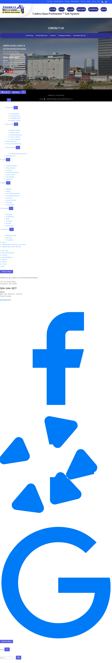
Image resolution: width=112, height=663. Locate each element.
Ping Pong (9, 214)
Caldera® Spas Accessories (18, 154)
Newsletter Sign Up (80, 35)
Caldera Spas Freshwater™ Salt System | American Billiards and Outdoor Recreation (13, 9)
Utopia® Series (14, 114)
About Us (83, 1)
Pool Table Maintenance (13, 196)
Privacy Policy (60, 95)
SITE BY (41, 99)
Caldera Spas (10, 107)
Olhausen (8, 189)
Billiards (70, 9)
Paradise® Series (15, 118)
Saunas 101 (9, 179)
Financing (67, 1)
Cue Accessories (11, 200)
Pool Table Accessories (13, 193)
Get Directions (8, 67)
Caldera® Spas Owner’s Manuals (11, 247)
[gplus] (56, 638)
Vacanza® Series (15, 116)
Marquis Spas (10, 124)
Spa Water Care (10, 156)
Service (103, 9)
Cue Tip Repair (10, 205)
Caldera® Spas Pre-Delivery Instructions (14, 244)
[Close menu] (23, 92)
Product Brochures (41, 35)
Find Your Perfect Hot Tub (13, 144)
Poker (7, 219)
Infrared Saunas (10, 168)
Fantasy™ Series (15, 120)
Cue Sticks (9, 198)
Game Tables (81, 9)
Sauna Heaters (10, 177)
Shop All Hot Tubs (11, 141)
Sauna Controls (10, 175)
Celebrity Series (15, 132)
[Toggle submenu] (9, 100)
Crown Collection (15, 139)
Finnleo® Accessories (12, 172)
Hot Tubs (53, 9)
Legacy (8, 191)
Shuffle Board (10, 217)
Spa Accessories (11, 147)
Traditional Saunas (11, 166)
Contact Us (51, 95)
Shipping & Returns (75, 1)
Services (53, 35)
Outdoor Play (93, 9)
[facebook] (56, 414)
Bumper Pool (10, 226)
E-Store (94, 1)
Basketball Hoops (11, 235)
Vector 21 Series (15, 137)
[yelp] (56, 526)
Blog (99, 1)
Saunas (61, 9)
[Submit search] (18, 658)
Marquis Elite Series (16, 135)
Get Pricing (49, 1)
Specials (88, 1)
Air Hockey (9, 221)
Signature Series (15, 130)
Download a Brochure (58, 1)
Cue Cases (9, 202)
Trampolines (9, 240)
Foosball (8, 223)
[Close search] (7, 649)
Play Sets (9, 238)
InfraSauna (9, 170)
